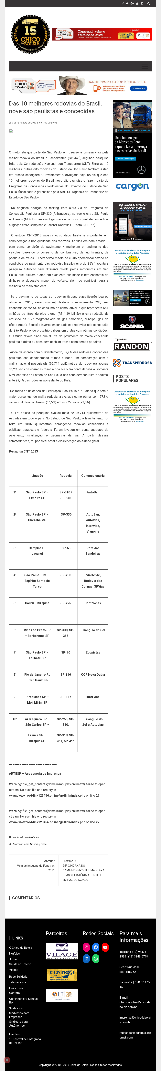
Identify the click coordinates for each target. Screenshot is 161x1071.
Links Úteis (16, 988)
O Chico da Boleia (20, 947)
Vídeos (13, 970)
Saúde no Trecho (20, 964)
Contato (14, 993)
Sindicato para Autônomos (18, 1023)
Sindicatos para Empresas (19, 1015)
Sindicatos (16, 1008)
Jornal (13, 959)
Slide (44, 844)
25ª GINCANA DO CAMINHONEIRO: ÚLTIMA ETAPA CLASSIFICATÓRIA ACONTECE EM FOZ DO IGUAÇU (83, 870)
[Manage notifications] (7, 1060)
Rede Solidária (18, 976)
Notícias (34, 837)
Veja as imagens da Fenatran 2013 (36, 865)
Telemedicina (17, 982)
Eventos (14, 1034)
